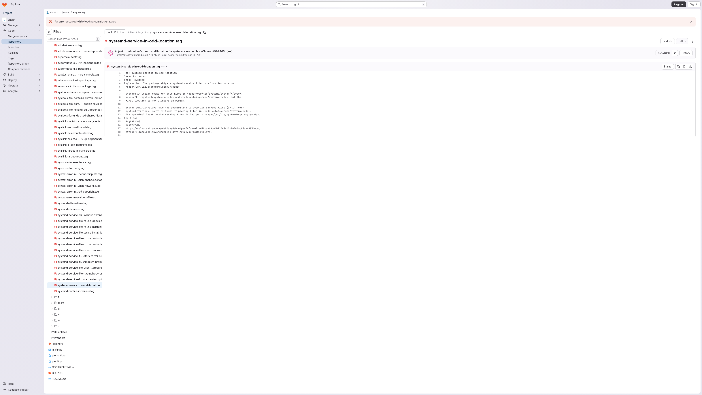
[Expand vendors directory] (49, 338)
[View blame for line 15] (108, 121)
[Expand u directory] (52, 308)
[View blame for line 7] (108, 93)
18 (119, 131)
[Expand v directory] (52, 314)
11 (119, 107)
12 (119, 111)
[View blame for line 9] (108, 100)
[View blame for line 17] (108, 128)
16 (119, 125)
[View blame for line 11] (108, 107)
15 (119, 121)
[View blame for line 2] (108, 76)
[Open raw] (684, 66)
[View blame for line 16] (108, 125)
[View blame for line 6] (108, 90)
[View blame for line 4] (108, 83)
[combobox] (73, 39)
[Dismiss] (691, 21)
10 (119, 104)
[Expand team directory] (52, 303)
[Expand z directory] (52, 326)
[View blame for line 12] (108, 111)
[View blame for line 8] (108, 97)
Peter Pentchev (123, 55)
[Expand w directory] (52, 320)
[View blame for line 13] (108, 114)
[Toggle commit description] (229, 51)
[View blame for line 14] (108, 118)
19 (119, 135)
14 (119, 118)
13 (119, 114)
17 (119, 128)
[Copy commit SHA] (675, 53)
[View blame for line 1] (108, 73)
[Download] (690, 66)
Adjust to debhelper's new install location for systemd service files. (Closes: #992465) (170, 51)
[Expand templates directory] (49, 332)
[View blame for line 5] (108, 87)
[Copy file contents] (678, 66)
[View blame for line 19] (108, 135)
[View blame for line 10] (108, 104)
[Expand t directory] (52, 297)
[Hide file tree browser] (49, 32)
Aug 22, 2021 (149, 55)
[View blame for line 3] (108, 80)
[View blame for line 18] (108, 132)
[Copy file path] (204, 32)
